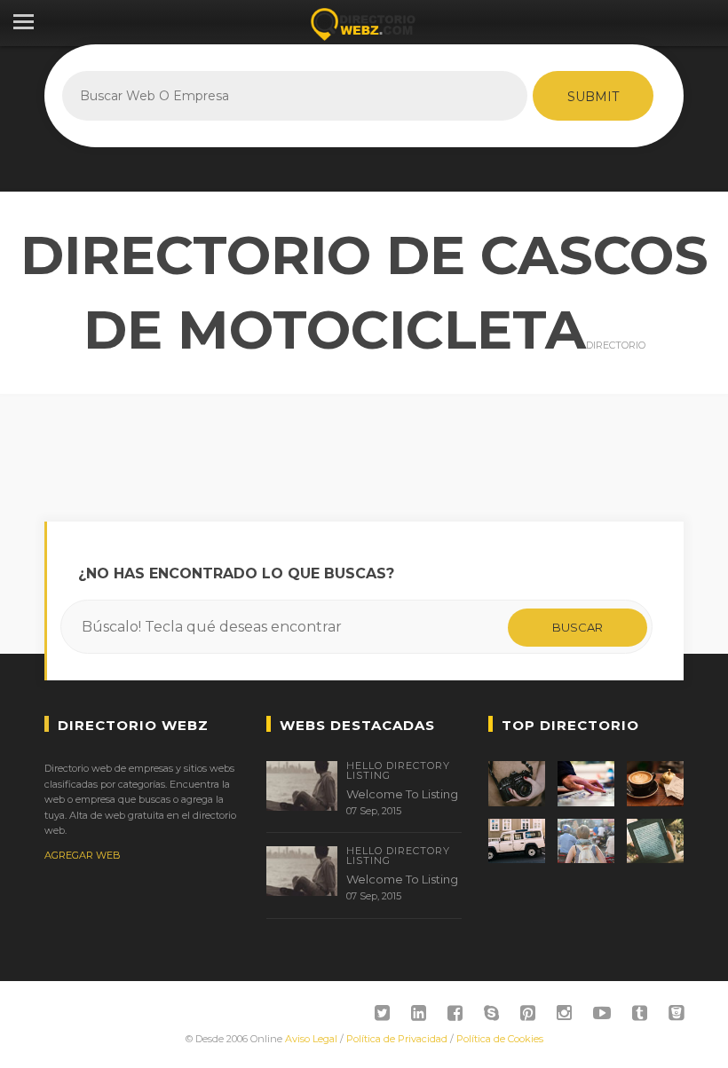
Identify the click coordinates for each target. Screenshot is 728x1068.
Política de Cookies (499, 1039)
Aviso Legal (311, 1039)
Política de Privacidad (396, 1039)
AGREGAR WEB (82, 855)
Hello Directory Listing (398, 771)
